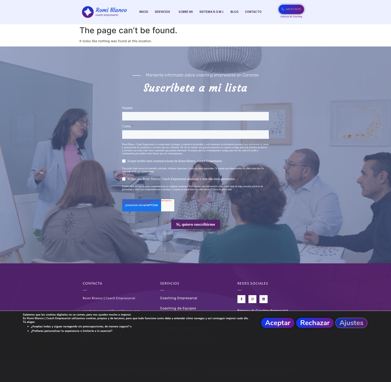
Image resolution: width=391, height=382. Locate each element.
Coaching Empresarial (178, 298)
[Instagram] (252, 299)
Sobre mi (186, 12)
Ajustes (351, 323)
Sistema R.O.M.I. (211, 12)
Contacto (253, 12)
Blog (234, 12)
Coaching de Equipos (178, 308)
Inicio (143, 12)
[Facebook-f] (241, 299)
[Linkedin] (263, 299)
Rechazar (315, 323)
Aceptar (277, 323)
